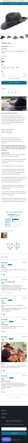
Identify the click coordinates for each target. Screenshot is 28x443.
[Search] (22, 3)
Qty (2, 71)
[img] (4, 262)
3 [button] (14, 397)
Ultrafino (12, 439)
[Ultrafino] (14, 3)
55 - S (3, 67)
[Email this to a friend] (19, 92)
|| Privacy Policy (17, 439)
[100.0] (10, 246)
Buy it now (14, 82)
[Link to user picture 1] (14, 352)
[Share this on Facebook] (11, 92)
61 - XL (17, 67)
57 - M (8, 67)
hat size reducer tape (12, 148)
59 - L (13, 67)
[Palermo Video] (14, 110)
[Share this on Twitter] (8, 92)
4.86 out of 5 (17, 214)
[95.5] (17, 246)
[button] (4, 46)
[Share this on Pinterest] (15, 92)
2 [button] (12, 397)
